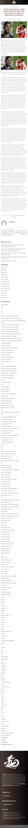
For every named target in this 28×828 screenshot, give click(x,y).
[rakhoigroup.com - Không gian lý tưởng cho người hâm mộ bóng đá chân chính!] (14, 2)
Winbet (3, 730)
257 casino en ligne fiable (7, 490)
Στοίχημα (3, 739)
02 (1, 311)
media (2, 663)
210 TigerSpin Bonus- (6, 426)
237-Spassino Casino (6, 465)
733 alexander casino (6, 546)
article (2, 603)
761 (2, 555)
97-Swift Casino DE (6, 594)
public (2, 703)
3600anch (3, 523)
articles (3, 610)
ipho (2, 650)
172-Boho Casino (5, 389)
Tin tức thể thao (14, 6)
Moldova (3, 670)
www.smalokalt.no (5, 735)
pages (2, 689)
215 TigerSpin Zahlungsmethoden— (10, 435)
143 (2, 364)
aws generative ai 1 (5, 615)
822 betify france (5, 578)
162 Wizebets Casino (6, 382)
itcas (2, 654)
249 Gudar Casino (5, 474)
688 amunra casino (6, 541)
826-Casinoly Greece (6, 580)
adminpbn (19, 19)
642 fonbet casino (5, 532)
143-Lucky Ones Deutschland (8, 366)
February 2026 (5, 277)
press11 (2, 700)
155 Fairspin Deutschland (7, 375)
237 (2, 463)
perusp (3, 691)
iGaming (3, 647)
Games (3, 638)
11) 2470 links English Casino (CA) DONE (11, 338)
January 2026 (4, 279)
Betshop (3, 617)
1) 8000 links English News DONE (9, 331)
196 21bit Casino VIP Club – (8, 405)
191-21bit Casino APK (6, 403)
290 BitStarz (4, 511)
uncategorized (5, 726)
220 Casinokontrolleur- (7, 440)
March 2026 (4, 274)
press (2, 698)
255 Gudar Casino (5, 486)
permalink (14, 216)
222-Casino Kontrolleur (7, 442)
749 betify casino (5, 550)
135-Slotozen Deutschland (8, 357)
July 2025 (3, 293)
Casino (2, 626)
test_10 (3, 716)
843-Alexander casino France (8, 583)
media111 (3, 666)
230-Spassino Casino (6, 458)
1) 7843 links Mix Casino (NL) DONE (10, 329)
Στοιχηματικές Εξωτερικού (7, 744)
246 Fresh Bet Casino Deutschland (10, 470)
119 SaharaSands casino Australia (9, 347)
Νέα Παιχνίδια (4, 737)
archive (3, 599)
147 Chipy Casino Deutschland (8, 368)
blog (2, 619)
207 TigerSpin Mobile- (6, 419)
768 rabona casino (5, 562)
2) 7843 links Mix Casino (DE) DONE (10, 412)
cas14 (2, 624)
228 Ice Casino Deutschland (8, 451)
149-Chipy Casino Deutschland (9, 373)
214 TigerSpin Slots (6, 433)
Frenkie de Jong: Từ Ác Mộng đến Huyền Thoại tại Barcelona (21, 232)
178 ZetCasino (4, 396)
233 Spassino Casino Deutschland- (10, 460)
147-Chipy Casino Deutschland (9, 370)
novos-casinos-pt (5, 686)
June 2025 (4, 295)
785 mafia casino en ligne (7, 566)
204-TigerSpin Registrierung (8, 417)
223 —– (3, 444)
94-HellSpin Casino (6, 592)
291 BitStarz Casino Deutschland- (9, 516)
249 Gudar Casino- (6, 477)
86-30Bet (3, 585)
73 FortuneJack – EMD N (7, 543)
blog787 (3, 622)
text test (3, 719)
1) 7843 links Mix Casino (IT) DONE (9, 327)
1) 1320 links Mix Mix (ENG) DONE (9, 316)
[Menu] (2, 2)
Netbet (3, 673)
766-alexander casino (6, 560)
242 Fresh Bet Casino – (7, 467)
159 (2, 380)
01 (1, 309)
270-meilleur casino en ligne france (10, 506)
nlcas (2, 684)
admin (2, 596)
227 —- (3, 449)
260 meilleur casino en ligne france (10, 493)
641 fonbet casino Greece (7, 530)
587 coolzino (4, 525)
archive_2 (3, 601)
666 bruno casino (5, 539)
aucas (2, 613)
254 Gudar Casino (5, 483)
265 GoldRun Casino (6, 502)
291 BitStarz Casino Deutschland (9, 513)
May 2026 (3, 270)
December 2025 (5, 281)
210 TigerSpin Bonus (6, 423)
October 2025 (4, 286)
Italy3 (2, 652)
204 (2, 414)
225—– (2, 447)
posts (2, 696)
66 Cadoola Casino (5, 537)
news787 (3, 679)
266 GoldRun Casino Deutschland (10, 504)
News (2, 675)
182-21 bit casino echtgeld (7, 398)
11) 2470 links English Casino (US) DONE (11, 340)
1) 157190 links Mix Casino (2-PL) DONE (11, 318)
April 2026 (3, 272)
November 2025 (5, 284)
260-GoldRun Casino (6, 495)
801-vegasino (4, 573)
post (2, 693)
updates (3, 728)
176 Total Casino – (5, 391)
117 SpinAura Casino (6, 345)
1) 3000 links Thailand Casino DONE (10, 324)
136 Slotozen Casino (6, 359)
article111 (3, 606)
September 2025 (5, 288)
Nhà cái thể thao (5, 682)
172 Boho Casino (5, 387)
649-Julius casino (5, 534)
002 (2, 306)
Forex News (4, 636)
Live (2, 661)
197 (2, 410)
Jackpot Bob (4, 656)
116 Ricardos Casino (6, 343)
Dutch (2, 633)
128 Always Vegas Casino (7, 350)
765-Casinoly (4, 557)
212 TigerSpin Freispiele (7, 430)
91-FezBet (3, 590)
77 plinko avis (4, 564)
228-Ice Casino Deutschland (8, 453)
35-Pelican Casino (5, 520)
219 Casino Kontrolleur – (7, 437)
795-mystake (4, 571)
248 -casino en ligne (6, 472)
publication (4, 705)
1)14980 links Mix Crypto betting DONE (11, 334)
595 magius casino (5, 527)
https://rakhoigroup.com (14, 815)
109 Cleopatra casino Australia (8, 336)
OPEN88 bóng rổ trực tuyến (8, 261)
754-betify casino (5, 553)
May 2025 (3, 297)
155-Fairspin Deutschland (7, 377)
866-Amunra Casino (6, 587)
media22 (3, 668)
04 (1, 313)
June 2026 (4, 267)
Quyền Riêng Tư (8, 804)
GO (2, 645)
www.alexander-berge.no (7, 733)
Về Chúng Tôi (7, 795)
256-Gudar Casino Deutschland (9, 488)
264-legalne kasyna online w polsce (10, 500)
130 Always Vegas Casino (7, 352)
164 (2, 384)
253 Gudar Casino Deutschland (9, 479)
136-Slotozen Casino (6, 361)
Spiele (2, 707)
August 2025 (4, 290)
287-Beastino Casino (6, 509)
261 (2, 497)
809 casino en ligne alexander (9, 576)
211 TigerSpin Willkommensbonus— (10, 428)
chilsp (2, 629)
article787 (3, 608)
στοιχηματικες (4, 742)
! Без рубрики (5, 304)
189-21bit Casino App (6, 400)
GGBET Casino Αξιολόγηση (7, 640)
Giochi (2, 643)
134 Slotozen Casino (6, 354)
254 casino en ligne (6, 481)
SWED (2, 712)
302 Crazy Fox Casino (6, 518)
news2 (2, 677)
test (2, 714)
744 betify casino (5, 548)
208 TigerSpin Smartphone (8, 421)
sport (2, 709)
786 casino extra (5, 569)
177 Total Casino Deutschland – (9, 394)
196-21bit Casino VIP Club (7, 407)
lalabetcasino (4, 659)
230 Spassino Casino (6, 456)
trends (2, 723)
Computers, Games (6, 631)
